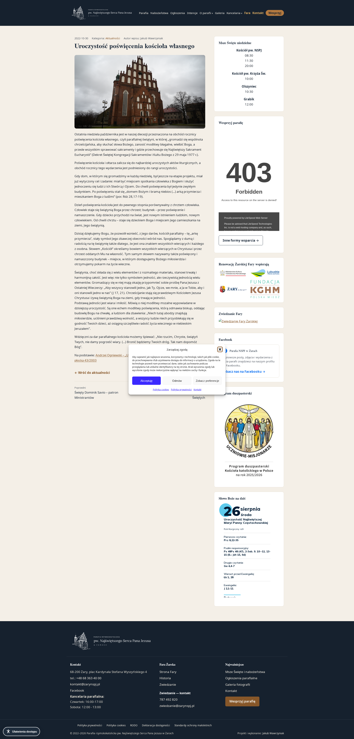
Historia (165, 678)
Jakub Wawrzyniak (273, 733)
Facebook (77, 690)
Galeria (220, 13)
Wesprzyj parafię (242, 701)
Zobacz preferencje (207, 380)
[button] (220, 349)
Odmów (177, 380)
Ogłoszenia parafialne (241, 678)
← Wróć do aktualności (92, 373)
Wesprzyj (274, 13)
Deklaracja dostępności (156, 725)
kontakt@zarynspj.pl (85, 684)
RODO (134, 725)
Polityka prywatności (181, 389)
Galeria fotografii (237, 684)
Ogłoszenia (177, 13)
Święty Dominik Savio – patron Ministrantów (96, 392)
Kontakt (197, 389)
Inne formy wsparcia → (241, 240)
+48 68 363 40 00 (88, 678)
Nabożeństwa (159, 13)
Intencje (192, 13)
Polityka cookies (161, 389)
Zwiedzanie (167, 684)
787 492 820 (168, 699)
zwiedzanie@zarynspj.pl (176, 706)
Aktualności (112, 38)
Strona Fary (167, 672)
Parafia (143, 13)
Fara (247, 13)
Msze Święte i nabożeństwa (245, 672)
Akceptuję (146, 380)
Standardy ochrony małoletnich (193, 725)
